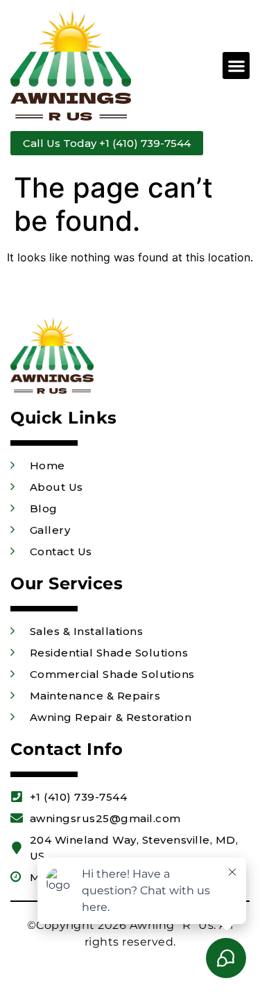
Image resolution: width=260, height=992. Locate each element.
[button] (236, 65)
